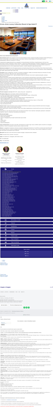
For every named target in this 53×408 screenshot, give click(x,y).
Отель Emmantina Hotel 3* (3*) (7, 214)
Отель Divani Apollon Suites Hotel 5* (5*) (8, 179)
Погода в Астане (3, 274)
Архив (51, 287)
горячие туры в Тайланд (17, 301)
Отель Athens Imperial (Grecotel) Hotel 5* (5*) (9, 175)
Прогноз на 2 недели (4, 264)
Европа (3, 18)
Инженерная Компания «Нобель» (17, 311)
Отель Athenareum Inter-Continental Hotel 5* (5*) (10, 172)
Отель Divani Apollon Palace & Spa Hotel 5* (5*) (10, 178)
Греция (3, 19)
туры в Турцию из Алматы (8, 301)
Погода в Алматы (3, 262)
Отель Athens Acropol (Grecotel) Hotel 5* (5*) (9, 173)
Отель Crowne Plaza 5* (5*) (6, 177)
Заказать (2, 324)
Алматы (3, 260)
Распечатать (50, 26)
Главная (3, 16)
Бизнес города (4, 20)
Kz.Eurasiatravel (26, 5)
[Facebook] (29, 307)
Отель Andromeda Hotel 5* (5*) (7, 170)
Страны (3, 17)
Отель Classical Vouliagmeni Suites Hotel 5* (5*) (10, 176)
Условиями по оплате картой (12, 399)
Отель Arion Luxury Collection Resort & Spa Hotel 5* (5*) (11, 171)
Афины (3, 21)
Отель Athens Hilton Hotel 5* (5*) (7, 174)
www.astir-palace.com (4, 142)
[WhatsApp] (24, 307)
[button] (35, 28)
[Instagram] (26, 307)
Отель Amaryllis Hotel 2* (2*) (7, 216)
